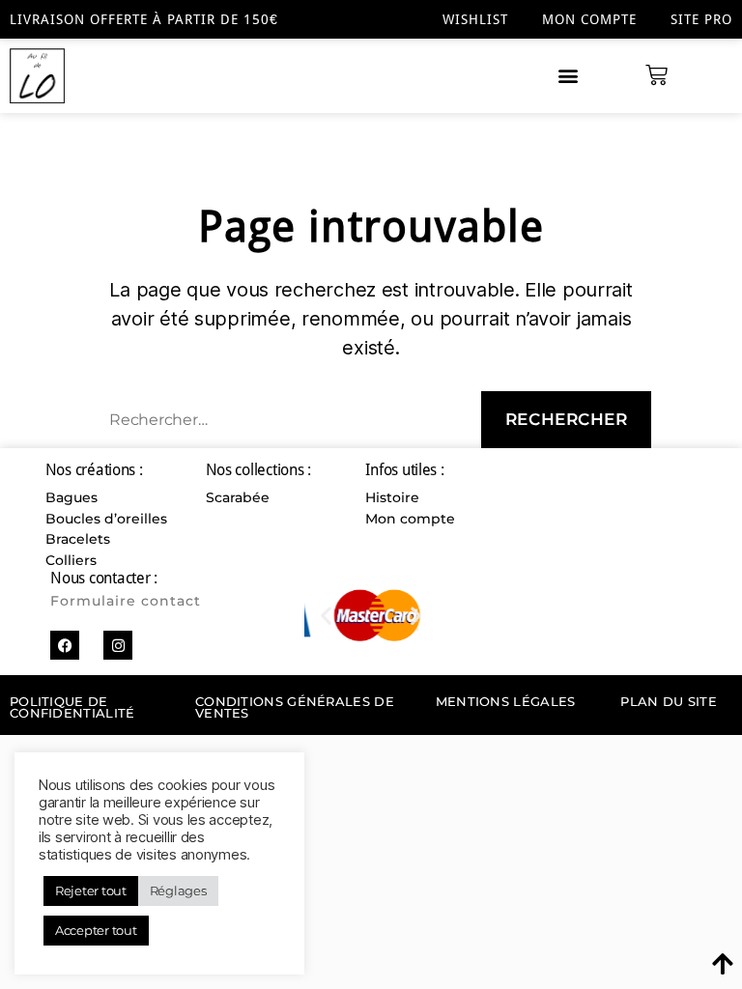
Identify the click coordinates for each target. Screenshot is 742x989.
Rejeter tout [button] (91, 890)
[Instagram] (117, 645)
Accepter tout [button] (96, 930)
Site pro (701, 19)
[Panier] (656, 76)
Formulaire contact (125, 600)
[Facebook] (64, 645)
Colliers (71, 560)
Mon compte (589, 19)
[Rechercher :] (278, 423)
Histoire (392, 497)
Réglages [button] (178, 890)
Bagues (71, 497)
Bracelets (77, 539)
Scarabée (238, 497)
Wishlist (475, 19)
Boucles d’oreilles (106, 518)
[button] (569, 76)
